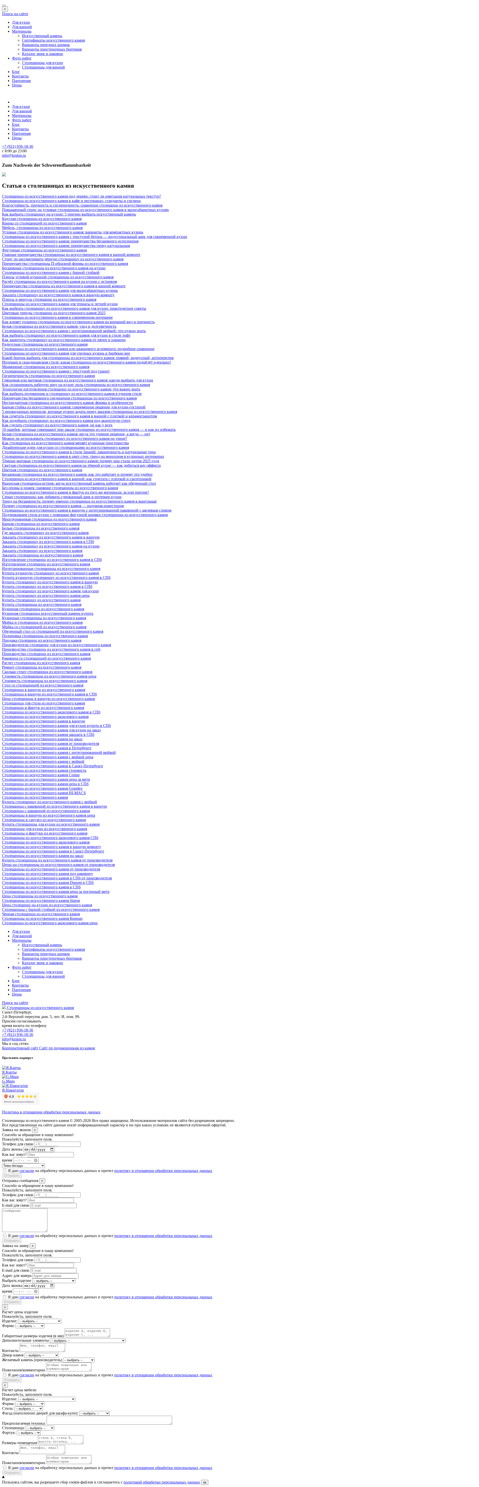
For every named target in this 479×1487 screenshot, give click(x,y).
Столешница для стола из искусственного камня (43, 703)
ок (204, 1482)
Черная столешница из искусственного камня (41, 914)
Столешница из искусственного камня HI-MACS (44, 793)
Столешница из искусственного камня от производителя (50, 743)
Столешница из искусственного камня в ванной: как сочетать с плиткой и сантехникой (76, 479)
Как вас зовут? (14, 1154)
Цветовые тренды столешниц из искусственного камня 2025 (54, 313)
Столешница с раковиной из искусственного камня (46, 811)
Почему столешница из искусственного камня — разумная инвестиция (63, 506)
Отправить (12, 1175)
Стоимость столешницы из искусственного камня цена (49, 676)
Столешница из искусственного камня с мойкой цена (47, 757)
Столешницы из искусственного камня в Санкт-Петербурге (53, 851)
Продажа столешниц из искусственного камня (41, 640)
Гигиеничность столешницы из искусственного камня (48, 376)
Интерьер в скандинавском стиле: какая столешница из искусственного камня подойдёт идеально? (86, 362)
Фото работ (21, 58)
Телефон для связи (17, 1144)
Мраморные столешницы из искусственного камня (45, 367)
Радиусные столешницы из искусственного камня (45, 344)
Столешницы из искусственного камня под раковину (47, 873)
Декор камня (12, 1355)
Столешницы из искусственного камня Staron (41, 900)
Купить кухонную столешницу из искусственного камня (50, 573)
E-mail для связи (15, 1205)
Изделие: (9, 1321)
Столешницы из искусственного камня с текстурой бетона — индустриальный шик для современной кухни (94, 237)
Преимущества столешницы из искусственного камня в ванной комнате (63, 286)
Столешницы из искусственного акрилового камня (46, 842)
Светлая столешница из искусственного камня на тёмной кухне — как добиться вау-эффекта (81, 465)
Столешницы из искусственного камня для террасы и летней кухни (60, 304)
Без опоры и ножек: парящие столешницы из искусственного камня (60, 488)
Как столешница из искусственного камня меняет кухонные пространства (65, 443)
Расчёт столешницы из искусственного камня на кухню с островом (59, 281)
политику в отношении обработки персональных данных (163, 1171)
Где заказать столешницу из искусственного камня (45, 533)
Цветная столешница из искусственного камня (42, 470)
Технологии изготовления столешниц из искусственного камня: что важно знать (71, 389)
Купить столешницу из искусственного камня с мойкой (49, 802)
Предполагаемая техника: (24, 1423)
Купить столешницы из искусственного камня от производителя (57, 860)
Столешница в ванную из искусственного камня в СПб (49, 694)
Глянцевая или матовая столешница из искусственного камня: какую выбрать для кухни (77, 380)
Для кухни (21, 22)
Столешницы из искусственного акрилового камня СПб (50, 838)
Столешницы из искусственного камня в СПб (41, 887)
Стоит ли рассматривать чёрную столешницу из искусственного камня (62, 259)
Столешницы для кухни (42, 63)
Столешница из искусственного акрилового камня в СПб (51, 712)
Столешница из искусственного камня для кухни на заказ (51, 730)
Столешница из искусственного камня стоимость (44, 770)
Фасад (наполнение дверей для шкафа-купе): (40, 1413)
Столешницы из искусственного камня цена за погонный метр (56, 891)
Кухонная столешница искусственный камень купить (47, 613)
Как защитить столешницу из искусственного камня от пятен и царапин (64, 340)
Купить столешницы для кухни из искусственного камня (51, 824)
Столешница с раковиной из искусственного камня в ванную (54, 806)
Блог (16, 72)
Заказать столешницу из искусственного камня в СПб (48, 542)
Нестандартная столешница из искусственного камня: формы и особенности (67, 402)
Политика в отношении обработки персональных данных (51, 1112)
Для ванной (22, 27)
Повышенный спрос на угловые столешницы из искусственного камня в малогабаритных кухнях (85, 210)
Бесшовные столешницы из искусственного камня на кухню (54, 268)
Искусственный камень (42, 36)
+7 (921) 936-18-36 (17, 1030)
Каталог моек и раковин (42, 54)
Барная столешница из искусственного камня (41, 524)
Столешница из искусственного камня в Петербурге (46, 748)
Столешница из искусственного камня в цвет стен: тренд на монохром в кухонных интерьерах (83, 456)
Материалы (21, 31)
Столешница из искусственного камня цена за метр (46, 779)
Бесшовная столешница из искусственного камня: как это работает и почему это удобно (77, 474)
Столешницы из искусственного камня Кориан (42, 918)
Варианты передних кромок (46, 45)
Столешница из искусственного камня (35, 797)
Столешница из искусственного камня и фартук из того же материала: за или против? (75, 492)
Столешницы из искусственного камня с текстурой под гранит (56, 371)
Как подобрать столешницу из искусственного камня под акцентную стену (66, 420)
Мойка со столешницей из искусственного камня (44, 627)
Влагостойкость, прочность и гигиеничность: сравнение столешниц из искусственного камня (82, 205)
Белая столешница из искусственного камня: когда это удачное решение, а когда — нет (76, 434)
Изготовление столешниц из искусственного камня (46, 564)
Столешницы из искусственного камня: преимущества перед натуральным (66, 245)
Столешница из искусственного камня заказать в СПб (48, 734)
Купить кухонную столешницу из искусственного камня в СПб (56, 577)
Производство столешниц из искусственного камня (46, 654)
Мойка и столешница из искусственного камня (42, 622)
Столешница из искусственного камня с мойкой (43, 761)
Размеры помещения (19, 1443)
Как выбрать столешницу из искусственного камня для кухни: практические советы (74, 308)
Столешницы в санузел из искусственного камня (44, 820)
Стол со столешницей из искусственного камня (42, 685)
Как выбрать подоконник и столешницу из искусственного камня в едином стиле (72, 393)
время (7, 1160)
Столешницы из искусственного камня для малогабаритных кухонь (60, 290)
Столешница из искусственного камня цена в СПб (45, 784)
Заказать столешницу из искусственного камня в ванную (51, 537)
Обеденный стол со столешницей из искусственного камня (52, 631)
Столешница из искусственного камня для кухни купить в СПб (56, 725)
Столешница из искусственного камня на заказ (42, 739)
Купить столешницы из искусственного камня (41, 604)
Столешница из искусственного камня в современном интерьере (57, 317)
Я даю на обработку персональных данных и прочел (110, 1171)
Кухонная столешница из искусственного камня (43, 609)
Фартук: (9, 1432)
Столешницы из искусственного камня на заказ (42, 856)
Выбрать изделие (16, 1280)
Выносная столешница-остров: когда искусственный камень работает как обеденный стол (79, 483)
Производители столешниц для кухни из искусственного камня (56, 645)
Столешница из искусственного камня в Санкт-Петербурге (52, 766)
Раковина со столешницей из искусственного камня (46, 658)
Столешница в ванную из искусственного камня (43, 690)
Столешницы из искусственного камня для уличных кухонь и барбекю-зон (66, 353)
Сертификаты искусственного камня (53, 40)
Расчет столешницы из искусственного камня (41, 663)
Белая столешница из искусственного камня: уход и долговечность (59, 326)
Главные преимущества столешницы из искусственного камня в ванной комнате (71, 254)
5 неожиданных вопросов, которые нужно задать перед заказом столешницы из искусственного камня (89, 411)
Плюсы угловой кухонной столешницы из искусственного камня (58, 277)
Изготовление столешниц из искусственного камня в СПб (52, 559)
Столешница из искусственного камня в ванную (43, 721)
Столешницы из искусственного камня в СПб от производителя (57, 878)
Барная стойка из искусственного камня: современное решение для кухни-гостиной (73, 407)
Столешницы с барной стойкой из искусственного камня (51, 909)
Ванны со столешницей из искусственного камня (44, 223)
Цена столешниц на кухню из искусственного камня (47, 905)
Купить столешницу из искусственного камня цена (46, 595)
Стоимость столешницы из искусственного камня (44, 681)
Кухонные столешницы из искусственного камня (44, 618)
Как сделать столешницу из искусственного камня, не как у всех (57, 425)
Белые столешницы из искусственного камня (40, 528)
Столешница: (13, 1428)
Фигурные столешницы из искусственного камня (44, 250)
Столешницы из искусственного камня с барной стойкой (51, 272)
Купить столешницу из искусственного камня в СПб (47, 586)
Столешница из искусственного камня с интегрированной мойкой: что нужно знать (74, 331)
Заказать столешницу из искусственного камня (42, 550)
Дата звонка (12, 1149)
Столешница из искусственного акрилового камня (45, 716)
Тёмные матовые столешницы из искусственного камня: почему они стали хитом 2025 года (80, 461)
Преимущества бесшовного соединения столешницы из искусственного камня (69, 398)
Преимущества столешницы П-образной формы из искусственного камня (65, 263)
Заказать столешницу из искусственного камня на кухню (51, 546)
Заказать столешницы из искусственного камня (42, 555)
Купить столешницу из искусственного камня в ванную (50, 582)
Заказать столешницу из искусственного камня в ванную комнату (58, 295)
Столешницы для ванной (43, 67)
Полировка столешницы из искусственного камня (45, 636)
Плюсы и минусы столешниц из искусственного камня (49, 299)
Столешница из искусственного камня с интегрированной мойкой (59, 752)
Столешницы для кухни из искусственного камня (44, 829)
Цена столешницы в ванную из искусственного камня (48, 699)
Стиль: (7, 1408)
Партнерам (21, 80)
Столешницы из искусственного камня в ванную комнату (51, 847)
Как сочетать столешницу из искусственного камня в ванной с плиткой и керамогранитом (79, 416)
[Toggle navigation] (4, 5)
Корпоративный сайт (20, 1048)
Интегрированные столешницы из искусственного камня (51, 568)
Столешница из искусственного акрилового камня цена (50, 923)
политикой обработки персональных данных (161, 1482)
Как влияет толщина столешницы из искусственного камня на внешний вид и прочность (78, 322)
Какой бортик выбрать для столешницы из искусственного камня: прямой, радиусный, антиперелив (88, 358)
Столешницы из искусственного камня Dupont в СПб (48, 882)
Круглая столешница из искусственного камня (42, 219)
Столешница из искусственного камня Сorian (41, 775)
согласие (26, 1171)
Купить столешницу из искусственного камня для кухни (50, 591)
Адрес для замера (16, 1275)
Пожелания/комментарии (23, 1370)
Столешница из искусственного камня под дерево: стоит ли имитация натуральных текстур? (81, 196)
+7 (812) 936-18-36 (17, 1034)
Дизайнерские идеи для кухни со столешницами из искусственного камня (65, 447)
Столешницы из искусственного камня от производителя (51, 869)
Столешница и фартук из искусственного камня (43, 707)
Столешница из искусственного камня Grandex (42, 788)
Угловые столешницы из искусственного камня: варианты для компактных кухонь (72, 232)
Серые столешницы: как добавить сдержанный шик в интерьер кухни (61, 497)
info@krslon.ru (14, 1039)
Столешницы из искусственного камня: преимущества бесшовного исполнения (70, 241)
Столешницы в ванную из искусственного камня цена (48, 815)
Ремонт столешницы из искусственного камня (41, 667)
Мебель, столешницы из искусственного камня (42, 228)
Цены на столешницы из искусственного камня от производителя (58, 864)
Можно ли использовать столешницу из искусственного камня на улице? (64, 438)
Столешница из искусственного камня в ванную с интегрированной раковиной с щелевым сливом (86, 510)
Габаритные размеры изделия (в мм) (33, 1336)
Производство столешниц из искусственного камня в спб (51, 649)
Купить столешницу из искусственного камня (41, 600)
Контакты (20, 76)
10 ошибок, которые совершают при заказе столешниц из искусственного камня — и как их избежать (89, 429)
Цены (17, 85)
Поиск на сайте (15, 14)
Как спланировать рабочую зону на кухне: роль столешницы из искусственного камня (76, 385)
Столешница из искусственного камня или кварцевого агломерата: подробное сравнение (78, 349)
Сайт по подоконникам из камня (67, 1048)
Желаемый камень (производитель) (32, 1360)
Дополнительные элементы (25, 1340)
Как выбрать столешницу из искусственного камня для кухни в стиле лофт (66, 335)
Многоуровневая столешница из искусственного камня (49, 519)
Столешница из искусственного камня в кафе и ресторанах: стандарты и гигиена (71, 201)
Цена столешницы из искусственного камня (40, 896)
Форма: (8, 1326)
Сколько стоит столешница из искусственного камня (47, 672)
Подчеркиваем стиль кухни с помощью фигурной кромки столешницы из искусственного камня (85, 515)
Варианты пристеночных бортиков (52, 49)
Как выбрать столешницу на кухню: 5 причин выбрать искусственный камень (69, 214)
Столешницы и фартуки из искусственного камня (44, 833)
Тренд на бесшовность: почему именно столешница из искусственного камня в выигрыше (79, 501)
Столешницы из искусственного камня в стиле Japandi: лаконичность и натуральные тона (79, 452)
